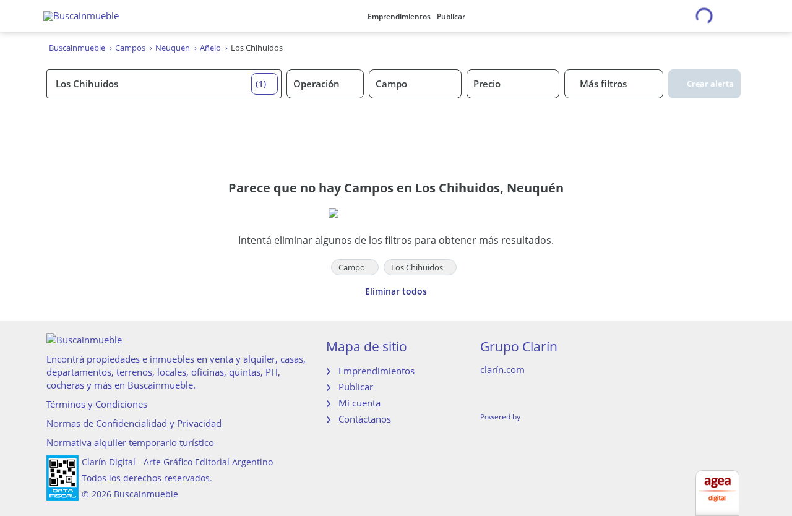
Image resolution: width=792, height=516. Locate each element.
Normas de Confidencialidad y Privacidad (134, 423)
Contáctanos (364, 419)
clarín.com (502, 369)
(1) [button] (261, 83)
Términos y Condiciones (96, 404)
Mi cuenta (359, 403)
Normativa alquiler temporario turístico (130, 442)
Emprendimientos (399, 16)
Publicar (451, 16)
